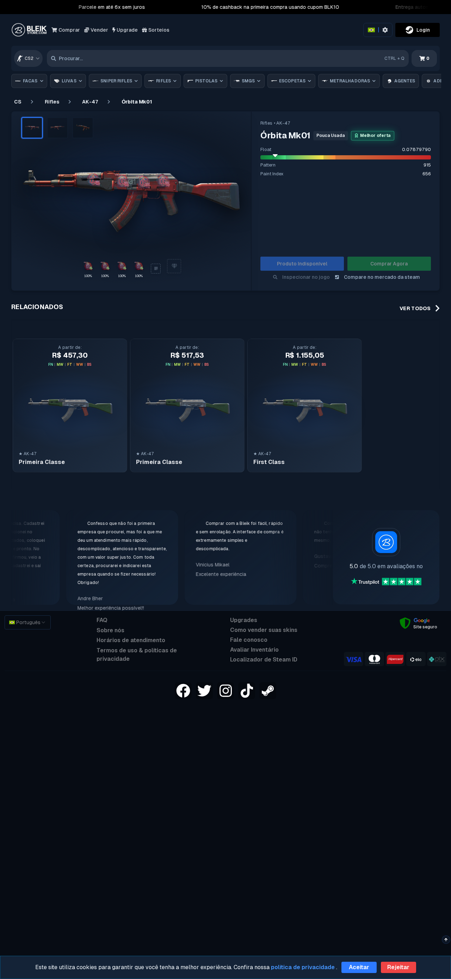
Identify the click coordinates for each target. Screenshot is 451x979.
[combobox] (28, 58)
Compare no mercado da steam (382, 277)
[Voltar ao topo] (445, 939)
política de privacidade (303, 967)
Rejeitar (398, 967)
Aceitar (359, 967)
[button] (32, 127)
